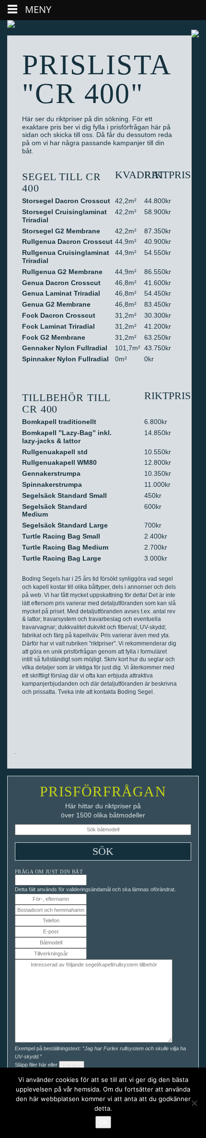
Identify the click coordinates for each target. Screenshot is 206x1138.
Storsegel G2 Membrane (61, 231)
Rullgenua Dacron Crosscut (67, 241)
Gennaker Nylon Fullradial (64, 348)
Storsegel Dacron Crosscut (66, 201)
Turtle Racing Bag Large (61, 558)
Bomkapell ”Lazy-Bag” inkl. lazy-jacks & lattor (67, 437)
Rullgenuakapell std (55, 452)
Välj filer (71, 1066)
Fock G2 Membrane (53, 337)
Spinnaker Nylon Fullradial (65, 359)
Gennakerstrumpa (51, 473)
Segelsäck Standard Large (65, 525)
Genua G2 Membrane (56, 304)
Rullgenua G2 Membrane (62, 272)
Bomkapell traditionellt (59, 421)
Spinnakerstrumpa (52, 484)
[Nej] (194, 1103)
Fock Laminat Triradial (58, 326)
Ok (103, 1122)
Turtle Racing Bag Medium (65, 547)
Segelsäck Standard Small (64, 495)
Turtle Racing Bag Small (61, 536)
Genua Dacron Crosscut (61, 283)
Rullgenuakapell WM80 (59, 462)
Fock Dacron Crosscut (58, 315)
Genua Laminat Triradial (61, 293)
